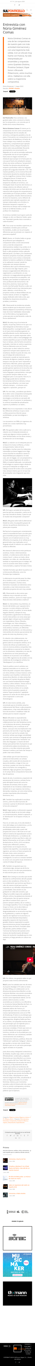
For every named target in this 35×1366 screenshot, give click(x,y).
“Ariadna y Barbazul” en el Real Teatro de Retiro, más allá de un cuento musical (19, 1168)
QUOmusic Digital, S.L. (20, 1357)
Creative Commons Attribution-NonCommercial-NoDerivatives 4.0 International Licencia (16, 1104)
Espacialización (20, 1122)
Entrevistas (6, 1121)
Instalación (20, 1121)
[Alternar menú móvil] (31, 10)
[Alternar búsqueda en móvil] (27, 10)
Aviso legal (27, 1346)
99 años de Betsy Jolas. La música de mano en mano (19, 1177)
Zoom (11, 1119)
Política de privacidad (27, 1349)
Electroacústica (24, 1119)
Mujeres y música (14, 1117)
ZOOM (11, 88)
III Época (7, 1119)
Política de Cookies (28, 1353)
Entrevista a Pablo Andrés (17, 1193)
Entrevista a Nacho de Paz (17, 1159)
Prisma (17, 88)
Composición (13, 1121)
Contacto (27, 1344)
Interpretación (12, 1122)
